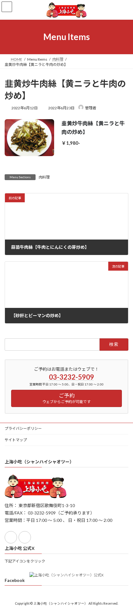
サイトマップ (16, 440)
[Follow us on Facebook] (11, 537)
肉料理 (44, 177)
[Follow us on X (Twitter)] (25, 537)
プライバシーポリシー (23, 428)
